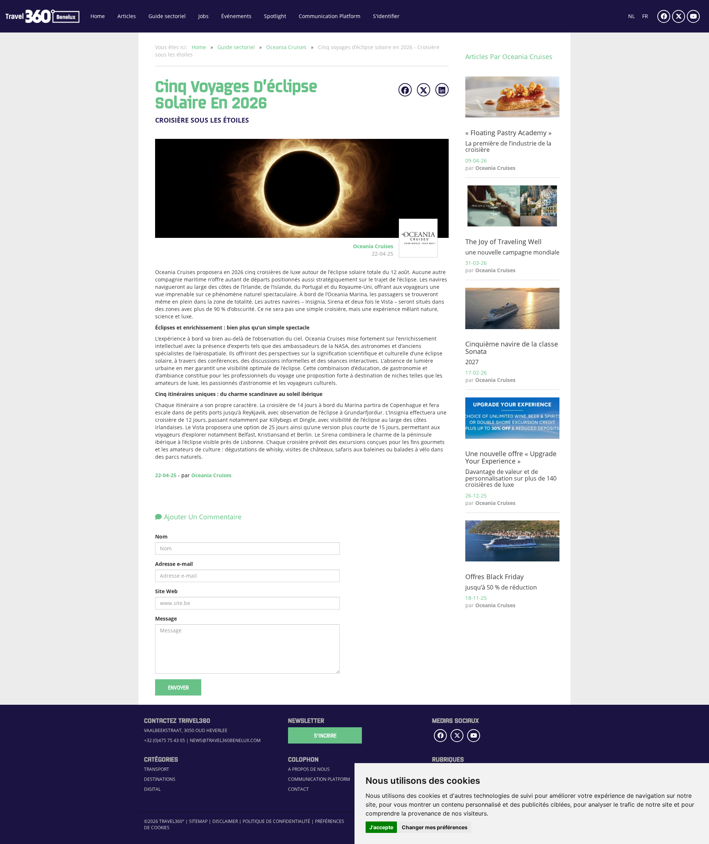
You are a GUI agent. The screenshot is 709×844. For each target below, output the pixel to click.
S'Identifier (386, 16)
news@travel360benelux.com (225, 740)
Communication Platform (329, 16)
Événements (236, 16)
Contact (298, 789)
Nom (161, 536)
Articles (126, 16)
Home (97, 16)
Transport (156, 769)
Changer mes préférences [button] (434, 827)
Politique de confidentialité (276, 821)
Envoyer (178, 687)
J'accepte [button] (381, 827)
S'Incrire (325, 735)
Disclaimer (225, 821)
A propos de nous (309, 769)
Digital (152, 789)
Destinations (159, 779)
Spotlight (275, 16)
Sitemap (198, 821)
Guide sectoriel (167, 16)
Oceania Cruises (287, 47)
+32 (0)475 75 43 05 (164, 740)
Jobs (203, 16)
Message (166, 618)
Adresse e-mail (174, 563)
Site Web (166, 591)
